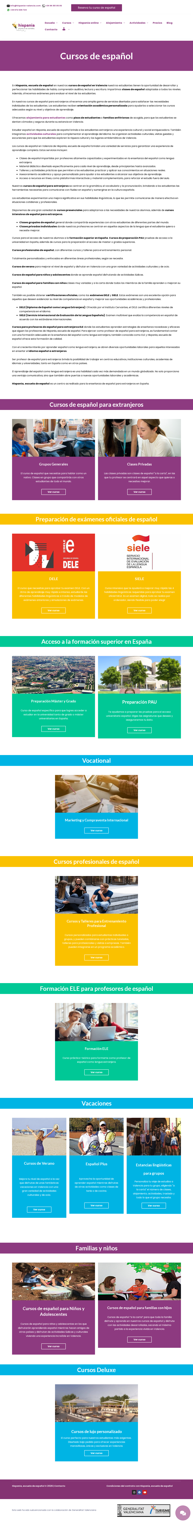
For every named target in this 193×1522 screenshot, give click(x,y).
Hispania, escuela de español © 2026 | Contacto (38, 1485)
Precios (157, 23)
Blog (169, 23)
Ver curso (53, 492)
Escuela (50, 23)
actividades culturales (41, 134)
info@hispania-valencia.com (26, 5)
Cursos (66, 23)
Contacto (51, 29)
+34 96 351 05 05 (54, 5)
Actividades (137, 23)
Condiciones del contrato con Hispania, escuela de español (139, 1485)
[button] (96, 7)
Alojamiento (114, 23)
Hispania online (89, 23)
